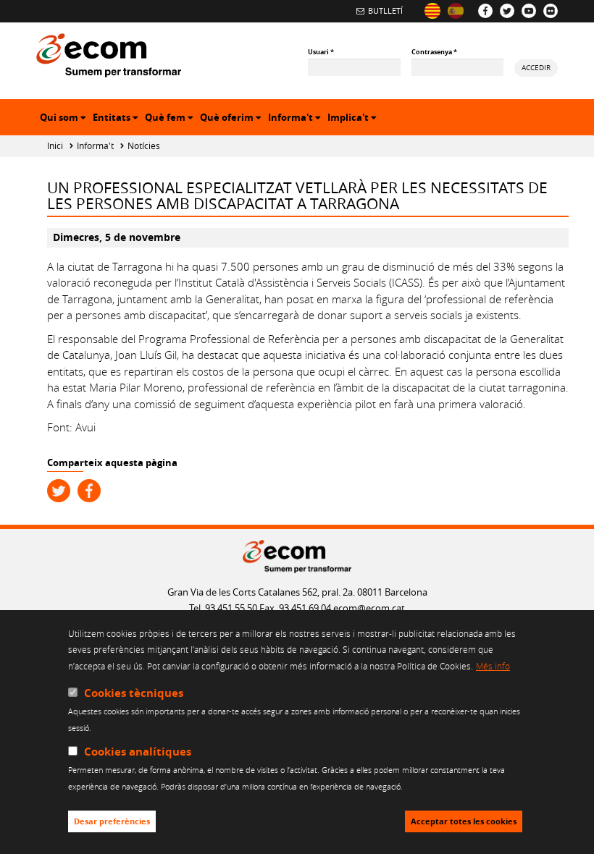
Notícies (143, 146)
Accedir (536, 67)
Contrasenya (434, 51)
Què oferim (232, 119)
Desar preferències (112, 821)
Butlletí (385, 10)
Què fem (170, 119)
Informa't (296, 119)
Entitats (117, 119)
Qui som (64, 119)
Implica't (353, 119)
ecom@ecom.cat (369, 607)
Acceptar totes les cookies (463, 821)
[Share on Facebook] (89, 490)
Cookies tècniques (133, 693)
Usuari (321, 51)
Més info (493, 666)
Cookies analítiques (137, 751)
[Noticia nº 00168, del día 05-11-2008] (456, 11)
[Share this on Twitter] (58, 490)
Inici (55, 146)
